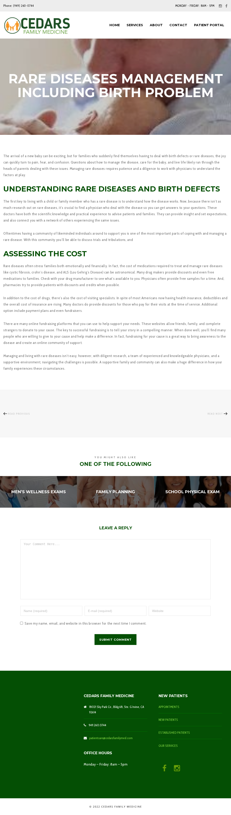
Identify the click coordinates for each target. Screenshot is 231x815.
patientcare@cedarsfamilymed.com (111, 738)
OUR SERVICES (168, 746)
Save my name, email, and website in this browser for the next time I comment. (86, 623)
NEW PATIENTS (168, 720)
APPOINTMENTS (169, 707)
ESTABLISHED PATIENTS (174, 733)
